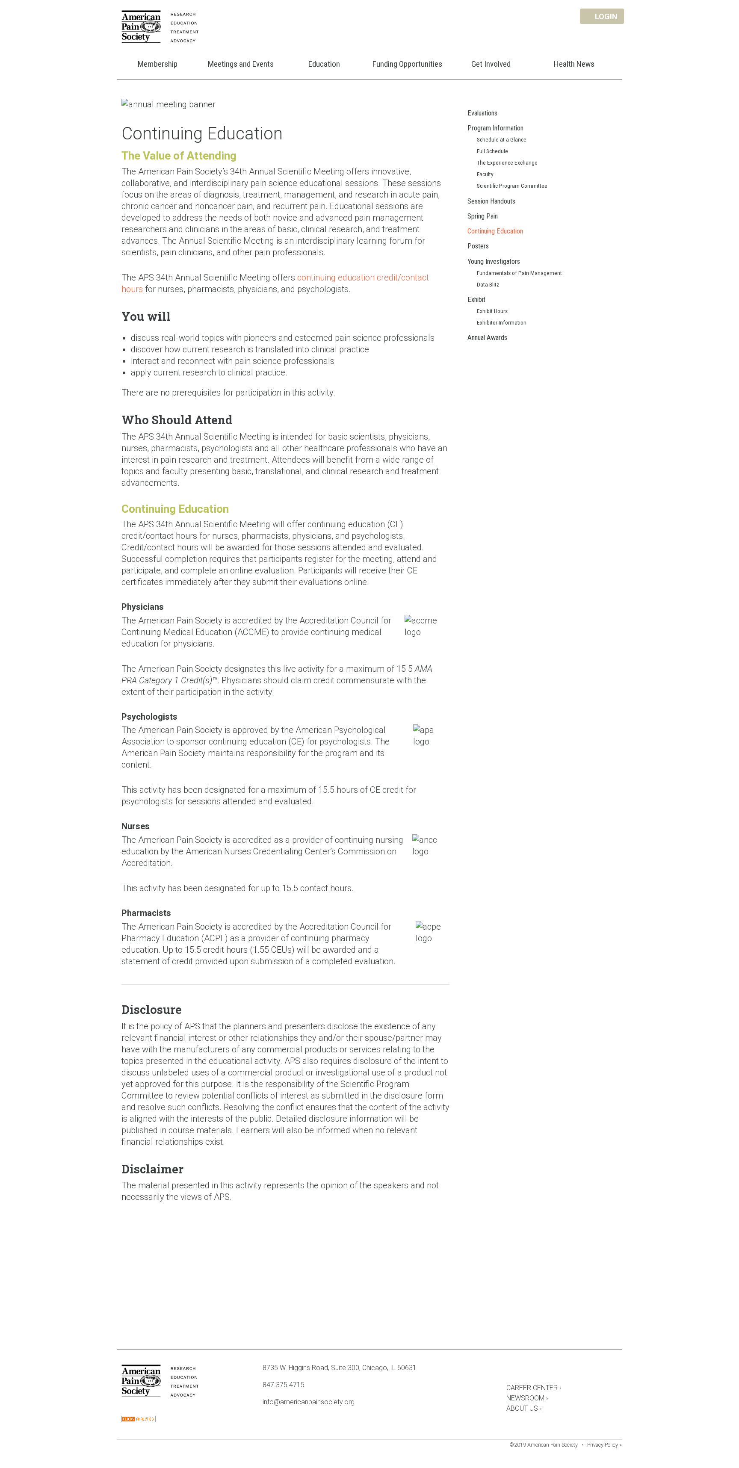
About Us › (524, 1408)
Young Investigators (493, 261)
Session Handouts (491, 201)
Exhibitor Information (501, 322)
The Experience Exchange (507, 162)
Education (324, 64)
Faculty (485, 174)
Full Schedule (492, 151)
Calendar (557, 1369)
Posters (478, 246)
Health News (574, 64)
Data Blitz (488, 284)
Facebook (510, 1369)
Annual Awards (487, 338)
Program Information (495, 128)
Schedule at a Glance (501, 139)
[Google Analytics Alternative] (138, 1420)
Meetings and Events (241, 64)
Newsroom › (527, 1398)
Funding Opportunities (407, 64)
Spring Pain (482, 216)
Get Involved (491, 64)
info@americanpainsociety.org (309, 1402)
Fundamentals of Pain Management (519, 272)
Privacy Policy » (604, 1444)
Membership (157, 64)
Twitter (533, 1369)
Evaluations (482, 113)
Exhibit (476, 299)
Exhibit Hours (492, 310)
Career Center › (534, 1388)
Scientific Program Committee (512, 185)
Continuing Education (495, 231)
